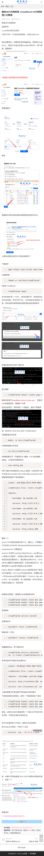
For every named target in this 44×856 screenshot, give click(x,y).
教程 (7, 6)
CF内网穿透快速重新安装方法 (13, 816)
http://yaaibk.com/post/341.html (22, 827)
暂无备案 (33, 853)
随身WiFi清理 (33, 840)
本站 (29, 830)
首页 (2, 6)
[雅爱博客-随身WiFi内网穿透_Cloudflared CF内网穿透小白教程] (22, 3)
